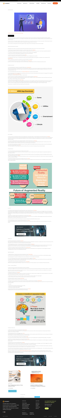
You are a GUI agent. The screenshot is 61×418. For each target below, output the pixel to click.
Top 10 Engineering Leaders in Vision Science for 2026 (15, 386)
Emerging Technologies (25, 408)
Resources (49, 3)
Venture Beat (22, 278)
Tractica (28, 158)
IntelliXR (37, 3)
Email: (48, 404)
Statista (19, 155)
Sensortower (35, 76)
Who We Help (32, 3)
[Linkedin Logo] (3, 412)
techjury (29, 288)
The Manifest (27, 261)
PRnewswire (30, 60)
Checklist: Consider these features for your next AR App (15, 33)
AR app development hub (25, 71)
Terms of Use (45, 416)
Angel (27, 336)
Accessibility (55, 416)
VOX (23, 333)
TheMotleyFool (40, 280)
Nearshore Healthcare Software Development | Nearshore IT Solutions (37, 386)
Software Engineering (25, 405)
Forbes (30, 215)
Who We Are (19, 3)
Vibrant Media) (30, 254)
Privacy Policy (50, 416)
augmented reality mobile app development (25, 350)
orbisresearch (29, 67)
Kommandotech (10, 58)
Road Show (35, 210)
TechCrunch (21, 79)
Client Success (43, 3)
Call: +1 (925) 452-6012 (48, 405)
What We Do (25, 3)
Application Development (26, 404)
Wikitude (48, 136)
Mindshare (32, 244)
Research (22, 240)
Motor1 (29, 220)
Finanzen (35, 140)
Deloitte (34, 258)
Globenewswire (28, 247)
